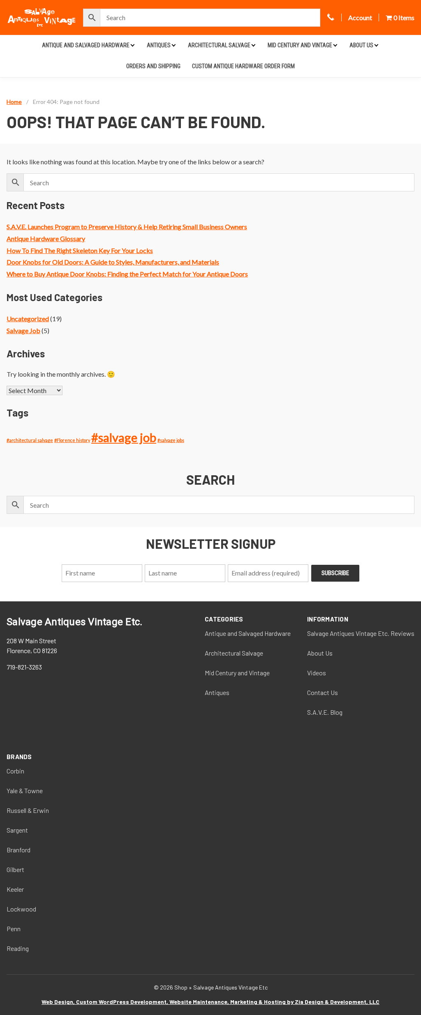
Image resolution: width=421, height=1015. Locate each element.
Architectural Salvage (219, 45)
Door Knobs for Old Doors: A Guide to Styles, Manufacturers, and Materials (113, 262)
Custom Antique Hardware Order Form (243, 66)
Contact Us (322, 692)
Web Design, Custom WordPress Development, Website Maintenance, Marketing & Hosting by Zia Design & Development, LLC (210, 1001)
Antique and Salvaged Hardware (86, 45)
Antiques (159, 45)
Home (14, 101)
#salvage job (123, 437)
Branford (18, 850)
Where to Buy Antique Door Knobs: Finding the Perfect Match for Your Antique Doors (127, 274)
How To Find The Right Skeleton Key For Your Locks (80, 250)
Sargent (17, 830)
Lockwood (21, 909)
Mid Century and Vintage (300, 45)
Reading (18, 948)
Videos (316, 673)
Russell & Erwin (28, 810)
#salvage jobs (170, 440)
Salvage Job (23, 330)
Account (360, 17)
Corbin (15, 771)
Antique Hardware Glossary (46, 238)
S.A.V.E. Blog (324, 712)
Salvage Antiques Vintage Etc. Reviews (360, 633)
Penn (14, 928)
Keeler (15, 889)
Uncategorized (28, 318)
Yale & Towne (25, 790)
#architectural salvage (30, 440)
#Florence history (72, 440)
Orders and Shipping (153, 66)
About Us (361, 45)
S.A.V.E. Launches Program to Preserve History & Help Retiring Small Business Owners (127, 226)
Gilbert (15, 869)
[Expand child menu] (132, 45)
